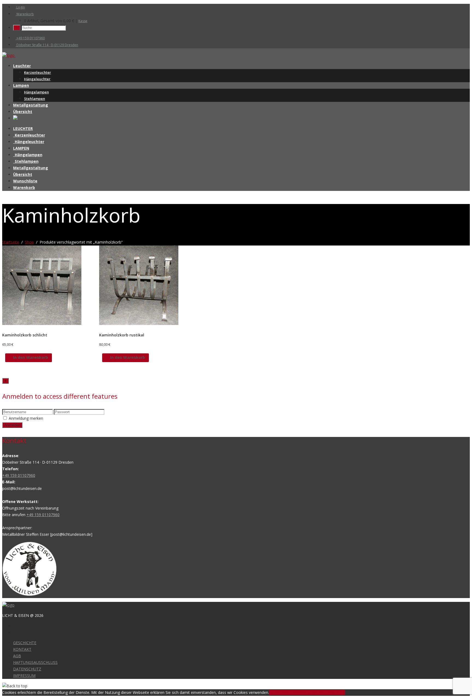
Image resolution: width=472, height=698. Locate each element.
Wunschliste (25, 181)
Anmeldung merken (26, 418)
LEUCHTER (23, 128)
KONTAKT (22, 649)
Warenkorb (25, 14)
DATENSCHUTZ (27, 669)
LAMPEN (21, 148)
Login (20, 7)
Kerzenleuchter (37, 72)
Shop (29, 242)
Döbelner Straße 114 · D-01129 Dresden (47, 45)
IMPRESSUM (24, 675)
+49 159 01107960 (30, 38)
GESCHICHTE (24, 642)
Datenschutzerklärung (325, 692)
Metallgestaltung (30, 105)
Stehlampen (34, 98)
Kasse (82, 21)
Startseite (10, 242)
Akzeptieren (279, 692)
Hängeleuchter (37, 78)
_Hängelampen (27, 154)
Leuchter (22, 65)
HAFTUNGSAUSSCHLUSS (35, 662)
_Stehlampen (26, 161)
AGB (17, 655)
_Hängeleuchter (28, 141)
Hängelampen (36, 92)
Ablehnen (298, 692)
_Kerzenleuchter (29, 135)
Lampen (21, 85)
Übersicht (22, 111)
